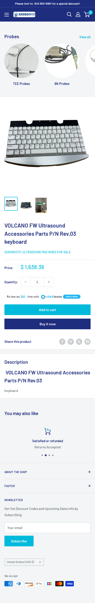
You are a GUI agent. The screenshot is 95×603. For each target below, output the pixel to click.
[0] (87, 14)
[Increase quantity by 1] (48, 282)
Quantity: (11, 282)
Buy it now (48, 324)
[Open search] (69, 14)
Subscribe (19, 541)
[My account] (78, 14)
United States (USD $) (20, 562)
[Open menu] (6, 14)
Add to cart (47, 309)
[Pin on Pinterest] (71, 341)
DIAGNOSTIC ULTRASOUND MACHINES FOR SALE (37, 252)
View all (85, 37)
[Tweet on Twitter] (79, 341)
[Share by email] (87, 341)
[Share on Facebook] (62, 341)
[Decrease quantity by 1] (25, 282)
